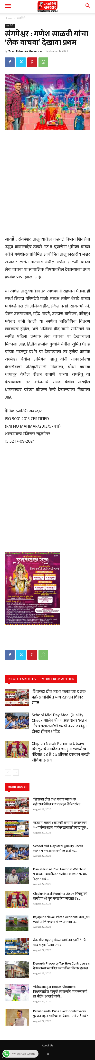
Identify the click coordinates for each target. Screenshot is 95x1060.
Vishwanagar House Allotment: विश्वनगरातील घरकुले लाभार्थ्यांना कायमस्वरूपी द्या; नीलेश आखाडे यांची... (60, 991)
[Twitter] (21, 62)
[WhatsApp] (43, 62)
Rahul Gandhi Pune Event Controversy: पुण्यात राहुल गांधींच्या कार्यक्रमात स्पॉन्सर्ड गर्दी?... (61, 1013)
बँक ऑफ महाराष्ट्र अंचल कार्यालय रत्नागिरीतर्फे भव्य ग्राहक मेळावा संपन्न (59, 942)
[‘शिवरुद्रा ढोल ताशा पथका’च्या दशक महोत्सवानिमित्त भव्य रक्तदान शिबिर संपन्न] (17, 697)
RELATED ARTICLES (22, 679)
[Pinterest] (32, 62)
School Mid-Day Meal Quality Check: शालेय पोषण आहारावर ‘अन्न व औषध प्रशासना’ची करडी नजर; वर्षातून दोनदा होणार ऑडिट (59, 723)
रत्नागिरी (21, 18)
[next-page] (16, 772)
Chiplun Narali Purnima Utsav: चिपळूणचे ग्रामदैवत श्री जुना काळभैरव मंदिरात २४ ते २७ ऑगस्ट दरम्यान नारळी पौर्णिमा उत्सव (61, 752)
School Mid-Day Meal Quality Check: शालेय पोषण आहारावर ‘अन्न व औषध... (58, 848)
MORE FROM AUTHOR (58, 679)
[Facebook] (10, 62)
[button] (8, 6)
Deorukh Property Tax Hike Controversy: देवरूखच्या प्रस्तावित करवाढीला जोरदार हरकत (61, 966)
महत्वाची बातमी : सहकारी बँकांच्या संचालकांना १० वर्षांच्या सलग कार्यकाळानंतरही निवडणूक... (60, 825)
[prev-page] (8, 772)
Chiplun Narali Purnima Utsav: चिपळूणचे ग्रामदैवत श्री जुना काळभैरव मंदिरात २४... (60, 896)
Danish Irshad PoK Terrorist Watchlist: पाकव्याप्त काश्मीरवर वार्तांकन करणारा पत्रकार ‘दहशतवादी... (60, 874)
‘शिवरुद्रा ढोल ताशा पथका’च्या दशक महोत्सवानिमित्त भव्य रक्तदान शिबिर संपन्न (59, 697)
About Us (47, 1045)
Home (8, 18)
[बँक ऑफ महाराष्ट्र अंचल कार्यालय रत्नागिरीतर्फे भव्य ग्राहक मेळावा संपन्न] (17, 946)
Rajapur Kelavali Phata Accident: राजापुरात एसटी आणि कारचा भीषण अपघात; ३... (61, 919)
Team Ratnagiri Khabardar (25, 51)
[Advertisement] (47, 183)
